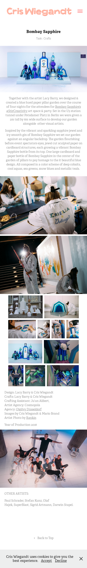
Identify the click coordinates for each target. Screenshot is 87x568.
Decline (61, 560)
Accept (46, 560)
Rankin (31, 418)
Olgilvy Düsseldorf (29, 409)
